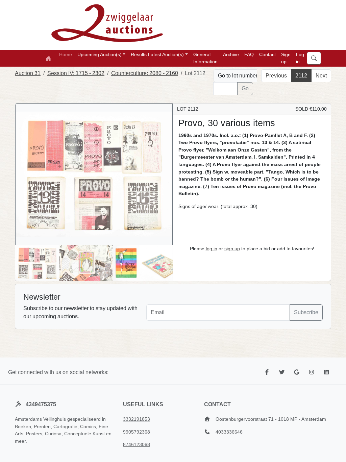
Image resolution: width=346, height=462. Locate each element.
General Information (205, 58)
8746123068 (136, 444)
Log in (300, 58)
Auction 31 (28, 73)
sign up (232, 248)
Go (245, 88)
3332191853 (136, 419)
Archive (231, 54)
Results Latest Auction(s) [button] (157, 54)
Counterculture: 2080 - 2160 (144, 73)
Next (321, 75)
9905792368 (136, 432)
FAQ (249, 54)
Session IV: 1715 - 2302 (75, 73)
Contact (267, 54)
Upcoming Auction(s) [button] (99, 54)
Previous (276, 75)
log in (211, 248)
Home (65, 54)
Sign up (286, 58)
